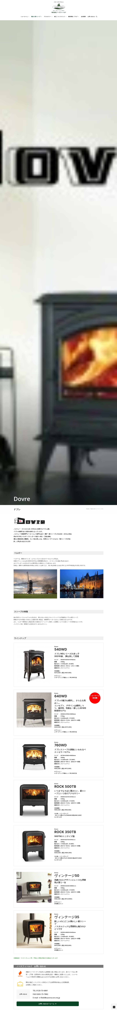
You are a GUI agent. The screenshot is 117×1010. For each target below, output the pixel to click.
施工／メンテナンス (59, 16)
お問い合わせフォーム (46, 1004)
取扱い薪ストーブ (36, 16)
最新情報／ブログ (73, 16)
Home (87, 508)
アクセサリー (47, 16)
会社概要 (83, 16)
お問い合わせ (91, 16)
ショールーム (24, 16)
